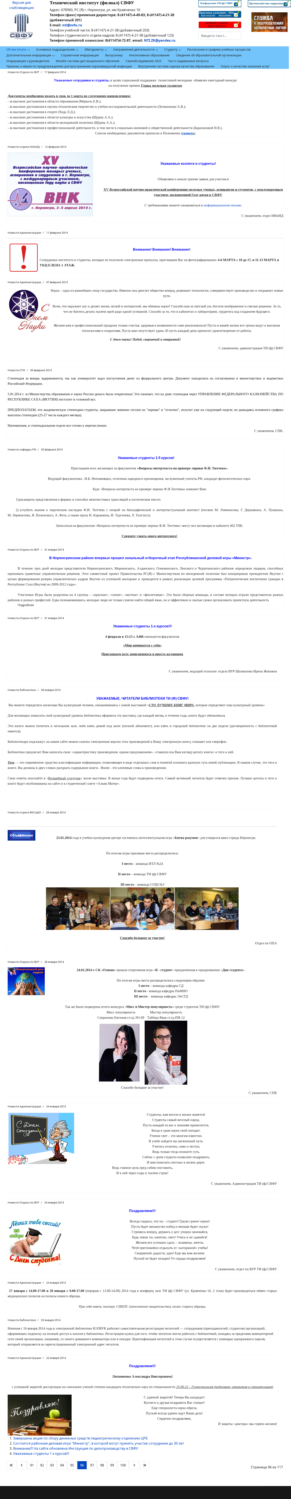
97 (92, 1465)
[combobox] (220, 36)
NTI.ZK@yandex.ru (160, 40)
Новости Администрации (24, 232)
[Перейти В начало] (11, 1465)
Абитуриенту (94, 49)
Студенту (170, 49)
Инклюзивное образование (149, 55)
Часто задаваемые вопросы (188, 61)
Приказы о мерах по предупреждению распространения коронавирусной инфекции (69, 66)
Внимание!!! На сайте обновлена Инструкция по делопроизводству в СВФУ (75, 1448)
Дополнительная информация (28, 55)
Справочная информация (80, 55)
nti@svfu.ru (72, 25)
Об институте (16, 49)
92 (42, 1465)
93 (52, 1465)
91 (32, 1465)
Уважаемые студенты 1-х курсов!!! (41, 1453)
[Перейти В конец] (145, 1465)
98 (102, 1465)
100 (123, 1465)
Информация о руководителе (27, 61)
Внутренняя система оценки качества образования (176, 66)
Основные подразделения (55, 49)
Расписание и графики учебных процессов (219, 49)
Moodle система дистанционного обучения (87, 61)
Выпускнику (114, 55)
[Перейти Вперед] (134, 1465)
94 (62, 1465)
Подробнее (26, 605)
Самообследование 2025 (143, 61)
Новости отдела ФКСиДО (24, 812)
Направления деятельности (133, 49)
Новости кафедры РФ (22, 449)
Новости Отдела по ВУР (23, 72)
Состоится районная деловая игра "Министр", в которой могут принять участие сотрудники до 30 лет (98, 1443)
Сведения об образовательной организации (208, 55)
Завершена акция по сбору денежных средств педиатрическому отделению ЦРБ (80, 1438)
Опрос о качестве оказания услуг (245, 66)
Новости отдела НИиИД (24, 147)
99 (112, 1465)
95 (72, 1465)
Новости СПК (16, 370)
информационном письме (222, 205)
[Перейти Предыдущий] (22, 1465)
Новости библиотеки (22, 690)
